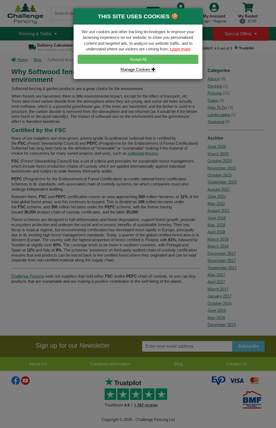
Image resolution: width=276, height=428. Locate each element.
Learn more (180, 49)
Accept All (138, 59)
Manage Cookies (135, 69)
